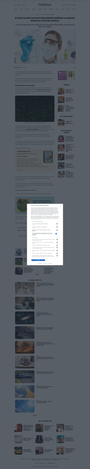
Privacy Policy (50, 263)
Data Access (45, 263)
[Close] (61, 205)
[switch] (56, 223)
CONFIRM (38, 260)
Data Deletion (40, 263)
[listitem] (45, 221)
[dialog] (45, 234)
